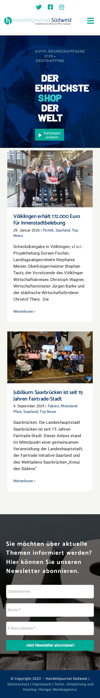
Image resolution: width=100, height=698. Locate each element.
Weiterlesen (23, 311)
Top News (48, 411)
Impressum (41, 684)
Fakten (53, 406)
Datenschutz (18, 684)
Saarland (63, 230)
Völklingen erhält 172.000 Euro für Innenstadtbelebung (50, 172)
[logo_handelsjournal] (38, 17)
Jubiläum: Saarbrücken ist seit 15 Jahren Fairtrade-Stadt (50, 350)
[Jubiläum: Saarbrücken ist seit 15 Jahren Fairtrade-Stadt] (50, 357)
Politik (48, 230)
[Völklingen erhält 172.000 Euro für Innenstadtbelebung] (50, 178)
